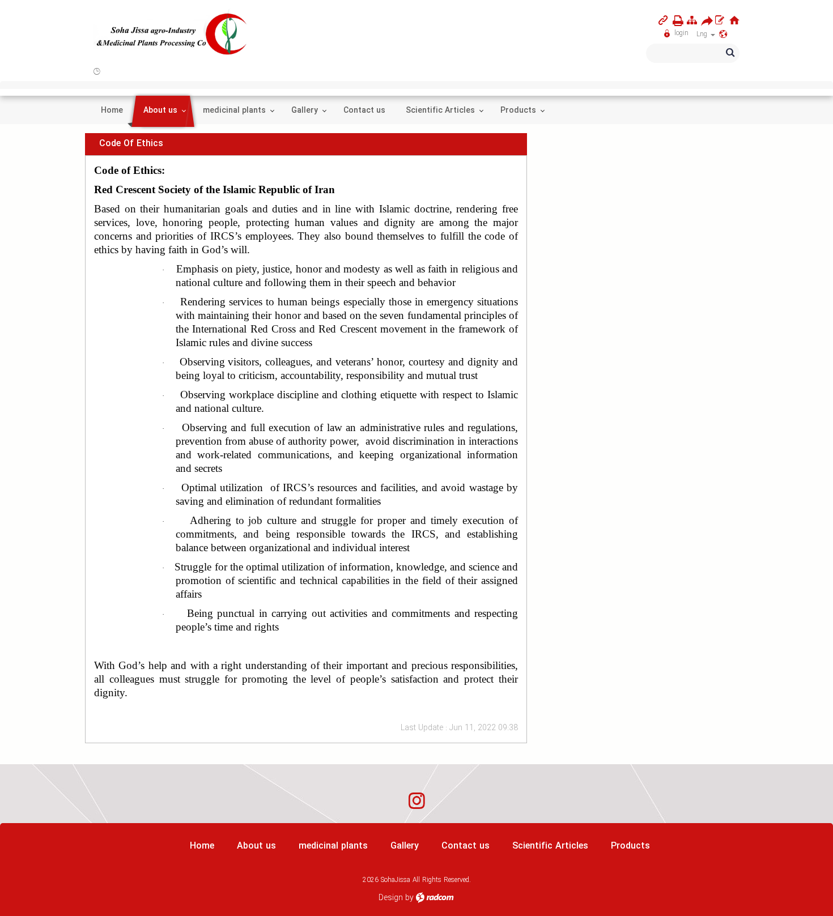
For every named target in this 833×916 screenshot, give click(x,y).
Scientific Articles (550, 846)
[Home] (734, 20)
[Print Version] (676, 20)
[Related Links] (663, 20)
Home (202, 846)
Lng (702, 34)
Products (630, 846)
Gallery (404, 846)
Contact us (465, 846)
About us (256, 846)
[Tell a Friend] (704, 20)
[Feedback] (719, 20)
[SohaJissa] (172, 34)
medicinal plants (333, 846)
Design (391, 898)
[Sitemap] (692, 20)
